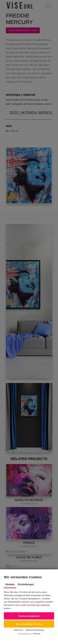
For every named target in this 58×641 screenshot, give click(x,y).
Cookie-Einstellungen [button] (30, 605)
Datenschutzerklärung (35, 630)
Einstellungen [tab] (26, 584)
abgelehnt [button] (40, 602)
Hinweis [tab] (10, 584)
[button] (29, 616)
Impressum (18, 630)
